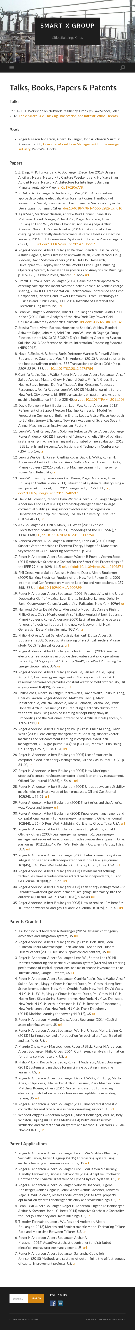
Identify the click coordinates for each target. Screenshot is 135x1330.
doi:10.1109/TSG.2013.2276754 (69, 368)
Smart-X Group (67, 25)
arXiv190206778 (70, 187)
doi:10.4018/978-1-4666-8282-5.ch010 (92, 208)
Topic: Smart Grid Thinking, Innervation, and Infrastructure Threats (68, 116)
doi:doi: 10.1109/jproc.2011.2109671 (95, 567)
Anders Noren (107, 1319)
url (74, 275)
